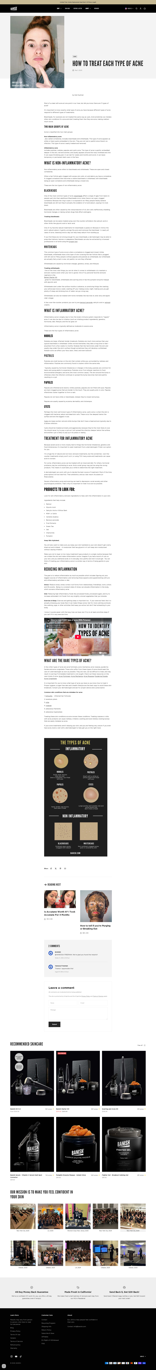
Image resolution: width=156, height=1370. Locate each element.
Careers (13, 1338)
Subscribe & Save (48, 1333)
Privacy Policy (85, 996)
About (87, 8)
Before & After (78, 8)
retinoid (107, 302)
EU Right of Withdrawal (50, 1340)
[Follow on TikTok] (21, 1356)
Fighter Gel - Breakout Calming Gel (115, 1175)
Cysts (46, 421)
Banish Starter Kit (62, 1109)
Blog (12, 1328)
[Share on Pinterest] (60, 868)
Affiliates (45, 1337)
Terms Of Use (15, 1334)
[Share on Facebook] (51, 868)
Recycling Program (48, 1323)
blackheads (78, 196)
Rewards (96, 8)
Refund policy (15, 1345)
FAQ (43, 1343)
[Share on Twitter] (56, 868)
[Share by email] (65, 868)
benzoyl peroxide (86, 302)
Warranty (13, 1348)
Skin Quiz (67, 8)
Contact (44, 1320)
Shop (58, 8)
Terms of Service (98, 996)
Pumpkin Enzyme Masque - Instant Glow (71, 1175)
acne (75, 56)
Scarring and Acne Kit (110, 1109)
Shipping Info (46, 1326)
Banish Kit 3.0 (15, 1109)
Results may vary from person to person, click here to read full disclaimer (21, 1322)
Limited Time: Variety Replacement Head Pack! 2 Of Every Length (78, 2)
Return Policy (46, 1330)
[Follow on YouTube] (16, 1356)
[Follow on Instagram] (11, 1356)
